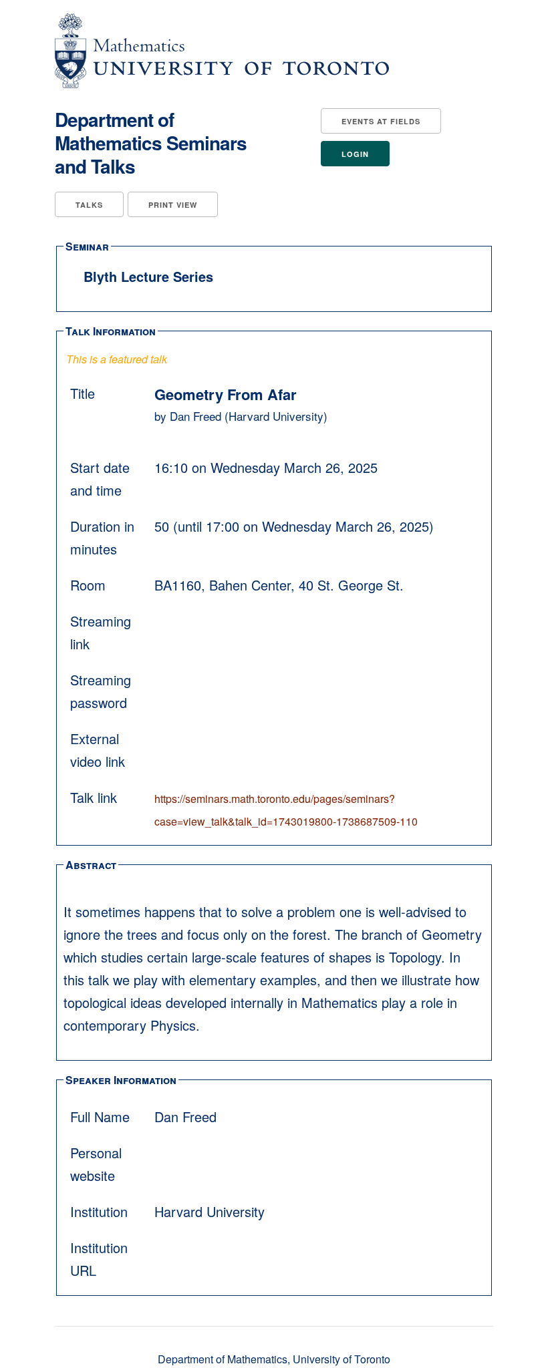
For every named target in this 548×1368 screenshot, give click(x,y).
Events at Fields (380, 121)
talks (89, 205)
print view (172, 205)
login (355, 154)
